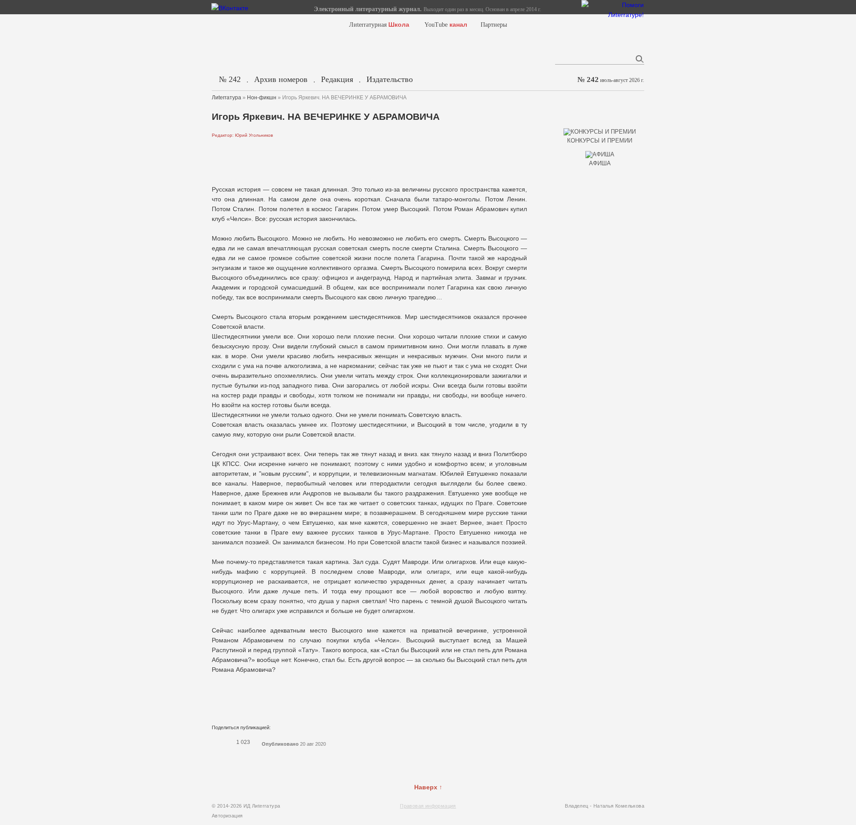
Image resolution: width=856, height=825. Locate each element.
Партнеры (494, 24)
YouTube (445, 24)
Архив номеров (281, 79)
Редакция (337, 79)
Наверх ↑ (428, 787)
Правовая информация (428, 806)
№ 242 (230, 79)
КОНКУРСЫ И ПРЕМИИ (599, 140)
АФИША (600, 163)
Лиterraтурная (379, 24)
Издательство (389, 79)
